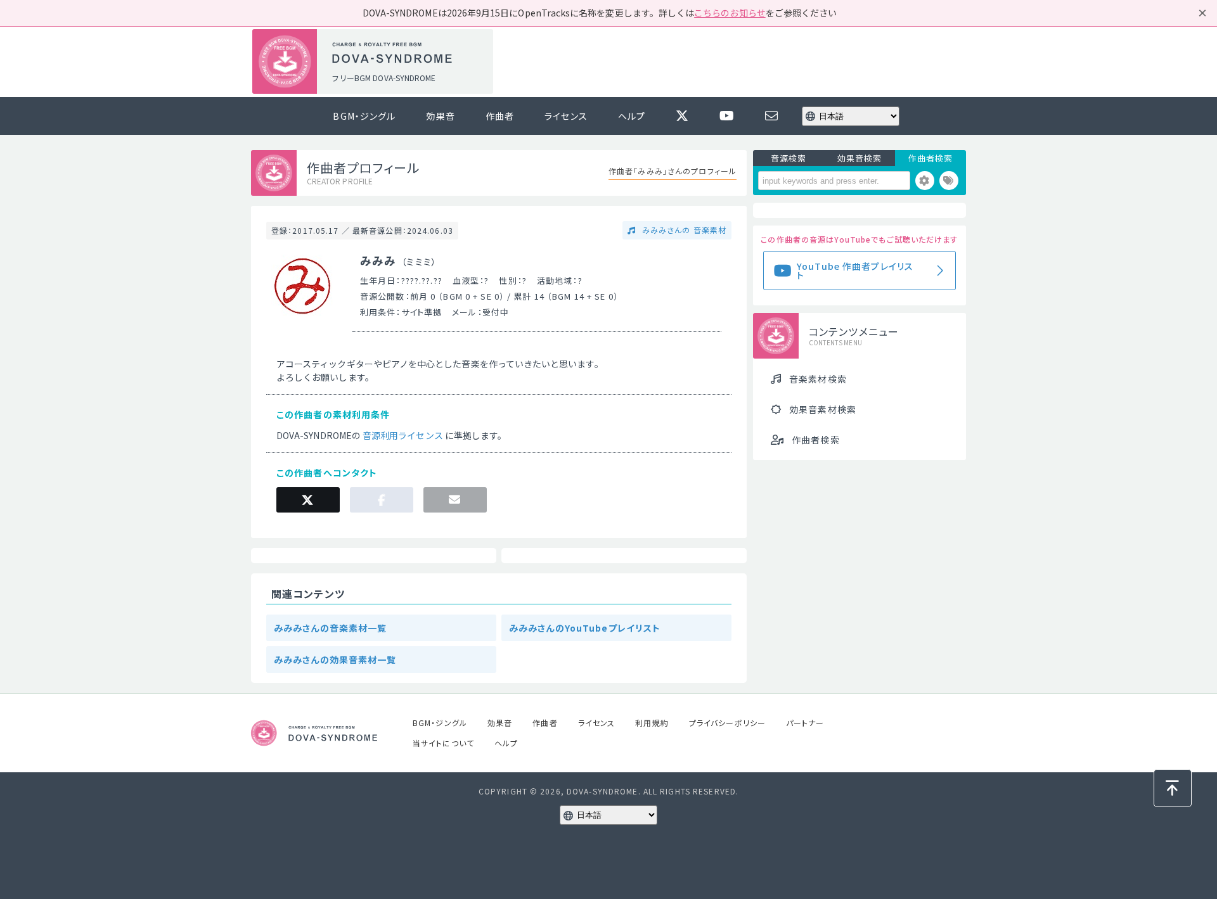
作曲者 (500, 116)
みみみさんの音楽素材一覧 (330, 628)
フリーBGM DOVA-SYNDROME (383, 77)
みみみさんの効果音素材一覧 (335, 659)
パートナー (805, 722)
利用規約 (651, 722)
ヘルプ (631, 116)
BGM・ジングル (364, 116)
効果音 (440, 116)
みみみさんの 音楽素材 (683, 229)
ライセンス (566, 116)
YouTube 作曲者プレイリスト (855, 270)
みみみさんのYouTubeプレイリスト (584, 628)
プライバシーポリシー (727, 722)
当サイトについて (443, 742)
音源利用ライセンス (403, 435)
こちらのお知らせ (730, 12)
